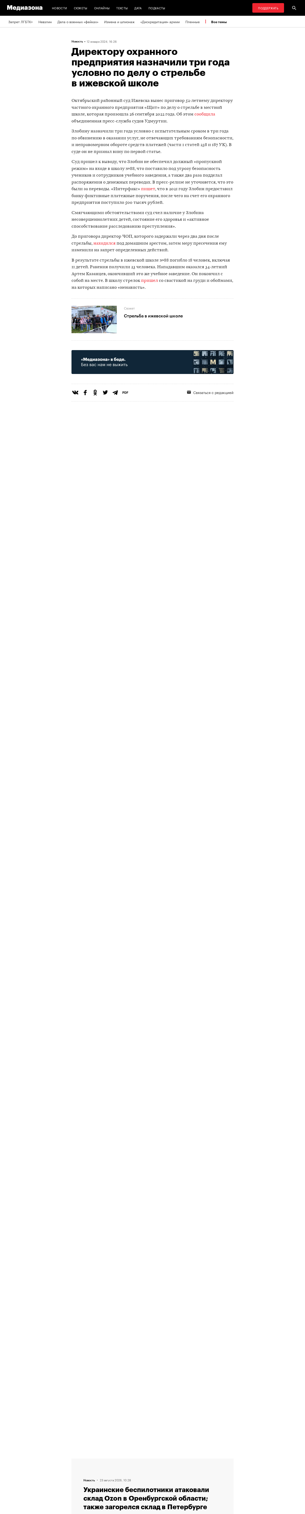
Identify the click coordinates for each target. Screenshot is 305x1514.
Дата (138, 7)
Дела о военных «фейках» (77, 21)
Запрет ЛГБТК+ (20, 21)
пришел (149, 281)
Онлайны (102, 7)
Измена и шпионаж (119, 21)
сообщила (204, 114)
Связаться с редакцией (213, 392)
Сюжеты (80, 7)
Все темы (219, 22)
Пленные (192, 21)
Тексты (122, 7)
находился (104, 244)
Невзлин (45, 21)
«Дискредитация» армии (160, 21)
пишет (148, 189)
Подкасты (156, 7)
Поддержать (268, 7)
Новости (59, 7)
